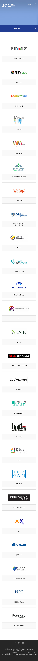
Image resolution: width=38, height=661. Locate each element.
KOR (31, 4)
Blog (19, 643)
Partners (17, 28)
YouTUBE (23, 643)
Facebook (15, 643)
